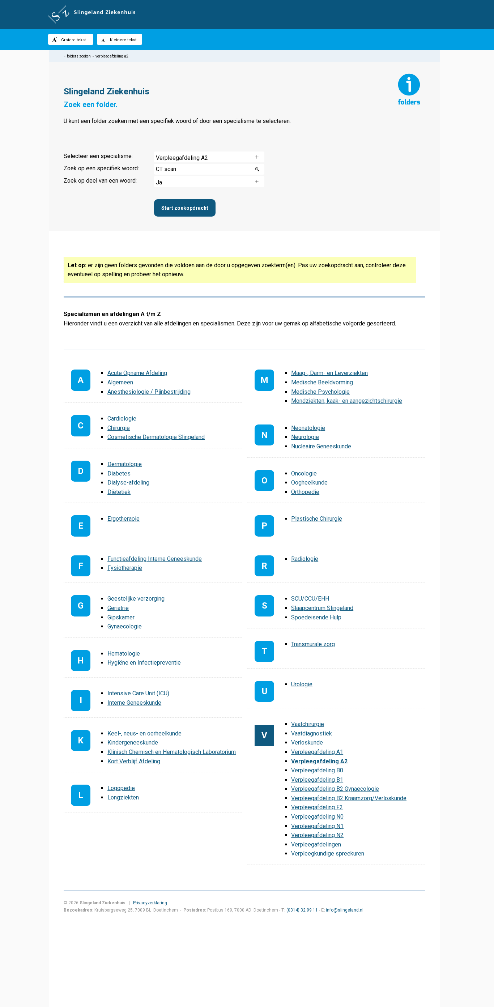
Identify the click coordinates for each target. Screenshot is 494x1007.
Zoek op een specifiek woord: (101, 168)
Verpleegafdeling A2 (319, 761)
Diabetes (119, 473)
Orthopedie (305, 491)
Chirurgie (118, 427)
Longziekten (123, 797)
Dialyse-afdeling (128, 482)
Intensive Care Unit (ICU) (138, 693)
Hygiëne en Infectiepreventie (144, 662)
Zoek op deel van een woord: (100, 180)
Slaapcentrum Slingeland (322, 608)
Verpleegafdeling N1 (317, 826)
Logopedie (121, 788)
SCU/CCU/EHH (310, 598)
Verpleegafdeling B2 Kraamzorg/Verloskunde (348, 798)
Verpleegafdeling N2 (317, 835)
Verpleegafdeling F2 (317, 807)
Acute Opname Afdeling (137, 373)
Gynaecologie (124, 626)
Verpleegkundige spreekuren (327, 853)
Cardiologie (121, 418)
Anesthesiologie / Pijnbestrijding (149, 391)
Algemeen (120, 382)
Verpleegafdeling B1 (317, 779)
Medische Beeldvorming (322, 382)
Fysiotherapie (124, 567)
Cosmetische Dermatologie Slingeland (156, 437)
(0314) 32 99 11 (302, 910)
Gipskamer (121, 617)
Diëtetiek (119, 491)
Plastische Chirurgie (316, 518)
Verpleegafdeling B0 (317, 770)
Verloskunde (307, 742)
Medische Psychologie (320, 391)
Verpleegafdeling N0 (317, 816)
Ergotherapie (123, 518)
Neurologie (305, 437)
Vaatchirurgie (307, 724)
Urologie (301, 684)
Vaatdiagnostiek (311, 733)
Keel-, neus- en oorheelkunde (144, 733)
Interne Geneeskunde (134, 702)
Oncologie (304, 473)
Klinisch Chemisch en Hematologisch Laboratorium (171, 751)
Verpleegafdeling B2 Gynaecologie (335, 788)
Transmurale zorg (313, 644)
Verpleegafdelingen (316, 844)
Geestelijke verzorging (136, 598)
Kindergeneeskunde (132, 742)
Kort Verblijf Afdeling (133, 761)
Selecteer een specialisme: (98, 156)
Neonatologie (308, 427)
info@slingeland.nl (344, 910)
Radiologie (304, 558)
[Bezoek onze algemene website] (247, 14)
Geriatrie (118, 608)
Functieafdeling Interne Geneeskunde (154, 558)
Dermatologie (124, 464)
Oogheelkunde (309, 482)
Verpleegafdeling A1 (317, 751)
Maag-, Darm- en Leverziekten (329, 373)
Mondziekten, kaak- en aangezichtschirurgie (346, 400)
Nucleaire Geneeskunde (321, 446)
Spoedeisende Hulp (316, 617)
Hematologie (123, 653)
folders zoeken (79, 56)
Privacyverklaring (150, 902)
